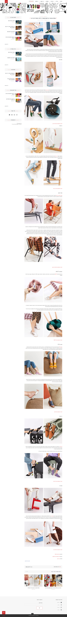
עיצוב (40, 16)
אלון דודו (52, 516)
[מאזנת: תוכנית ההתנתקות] (18, 57)
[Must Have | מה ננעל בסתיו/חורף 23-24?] (18, 78)
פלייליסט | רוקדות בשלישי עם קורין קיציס (10, 99)
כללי (43, 16)
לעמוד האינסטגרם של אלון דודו (57, 549)
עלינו (57, 1)
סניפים (52, 1)
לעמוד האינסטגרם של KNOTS (58, 340)
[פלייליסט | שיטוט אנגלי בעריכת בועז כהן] (18, 37)
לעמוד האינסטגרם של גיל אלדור (57, 481)
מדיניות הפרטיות (30, 615)
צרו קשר (42, 1)
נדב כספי (56, 156)
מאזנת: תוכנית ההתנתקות (11, 57)
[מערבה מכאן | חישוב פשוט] (18, 31)
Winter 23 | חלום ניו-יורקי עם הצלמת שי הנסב (10, 27)
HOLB (56, 554)
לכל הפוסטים (6, 44)
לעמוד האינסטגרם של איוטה (58, 411)
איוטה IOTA (60, 346)
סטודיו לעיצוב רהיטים (59, 195)
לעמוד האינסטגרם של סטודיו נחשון (57, 267)
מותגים (47, 1)
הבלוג (61, 1)
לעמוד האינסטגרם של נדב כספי (57, 188)
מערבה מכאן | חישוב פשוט (11, 31)
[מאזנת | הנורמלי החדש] (18, 20)
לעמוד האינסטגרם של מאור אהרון (57, 123)
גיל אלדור (61, 446)
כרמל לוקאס (54, 556)
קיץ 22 (58, 566)
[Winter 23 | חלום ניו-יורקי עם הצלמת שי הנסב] (18, 26)
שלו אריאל (58, 554)
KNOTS (56, 274)
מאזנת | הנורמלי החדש (11, 20)
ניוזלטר (36, 1)
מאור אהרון (47, 89)
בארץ (46, 16)
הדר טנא (58, 558)
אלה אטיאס (58, 556)
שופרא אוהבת (55, 566)
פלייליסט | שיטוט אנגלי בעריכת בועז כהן (10, 38)
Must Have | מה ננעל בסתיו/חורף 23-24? (11, 79)
